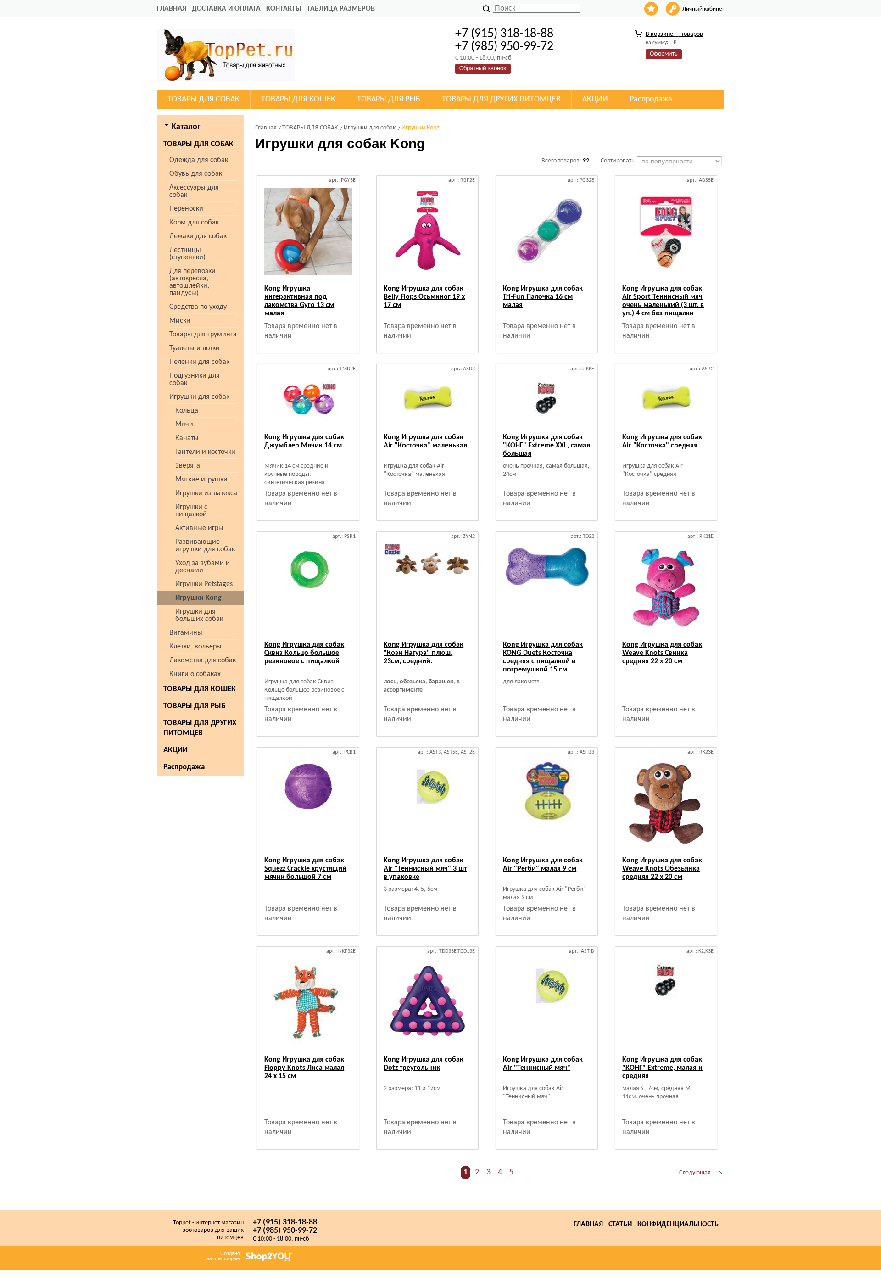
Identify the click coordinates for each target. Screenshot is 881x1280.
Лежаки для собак (198, 236)
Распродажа (184, 767)
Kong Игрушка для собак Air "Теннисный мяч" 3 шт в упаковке (425, 869)
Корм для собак (194, 222)
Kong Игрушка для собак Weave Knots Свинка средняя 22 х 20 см (662, 653)
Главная (171, 8)
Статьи (620, 1224)
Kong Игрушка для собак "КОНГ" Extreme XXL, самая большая (546, 446)
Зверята (187, 466)
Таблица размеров (341, 8)
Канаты (187, 438)
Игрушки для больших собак (199, 615)
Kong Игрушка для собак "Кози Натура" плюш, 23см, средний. (423, 653)
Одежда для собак (198, 160)
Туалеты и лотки (194, 348)
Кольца (186, 410)
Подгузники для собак (194, 379)
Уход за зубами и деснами (202, 566)
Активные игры (199, 528)
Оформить (664, 53)
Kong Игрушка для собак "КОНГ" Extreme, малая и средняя (662, 1068)
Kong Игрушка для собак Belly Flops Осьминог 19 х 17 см (424, 297)
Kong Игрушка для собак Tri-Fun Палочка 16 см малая (543, 297)
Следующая (695, 1172)
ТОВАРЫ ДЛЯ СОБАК (198, 144)
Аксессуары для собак (194, 191)
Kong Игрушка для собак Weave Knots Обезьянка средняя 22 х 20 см (662, 869)
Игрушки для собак (199, 397)
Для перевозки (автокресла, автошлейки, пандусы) (192, 282)
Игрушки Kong (198, 598)
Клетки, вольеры (195, 646)
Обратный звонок (483, 68)
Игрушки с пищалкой (191, 510)
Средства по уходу (198, 307)
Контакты (283, 8)
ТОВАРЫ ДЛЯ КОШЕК (199, 689)
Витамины (185, 633)
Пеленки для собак (199, 362)
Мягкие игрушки (201, 479)
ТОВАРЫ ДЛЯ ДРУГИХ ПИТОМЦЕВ (199, 728)
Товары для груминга (203, 334)
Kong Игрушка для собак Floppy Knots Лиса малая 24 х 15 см (304, 1068)
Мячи (184, 424)
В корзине (674, 34)
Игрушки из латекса (206, 493)
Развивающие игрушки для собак (205, 545)
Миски (179, 320)
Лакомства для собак (202, 660)
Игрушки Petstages (204, 584)
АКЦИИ (175, 750)
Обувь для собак (195, 174)
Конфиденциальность (678, 1224)
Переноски (186, 208)
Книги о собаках (195, 674)
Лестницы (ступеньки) (187, 253)
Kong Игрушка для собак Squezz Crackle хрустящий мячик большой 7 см (305, 869)
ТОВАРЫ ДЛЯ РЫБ (194, 706)
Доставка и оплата (226, 8)
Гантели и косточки (205, 452)
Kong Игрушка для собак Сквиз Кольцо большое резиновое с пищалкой (304, 653)
